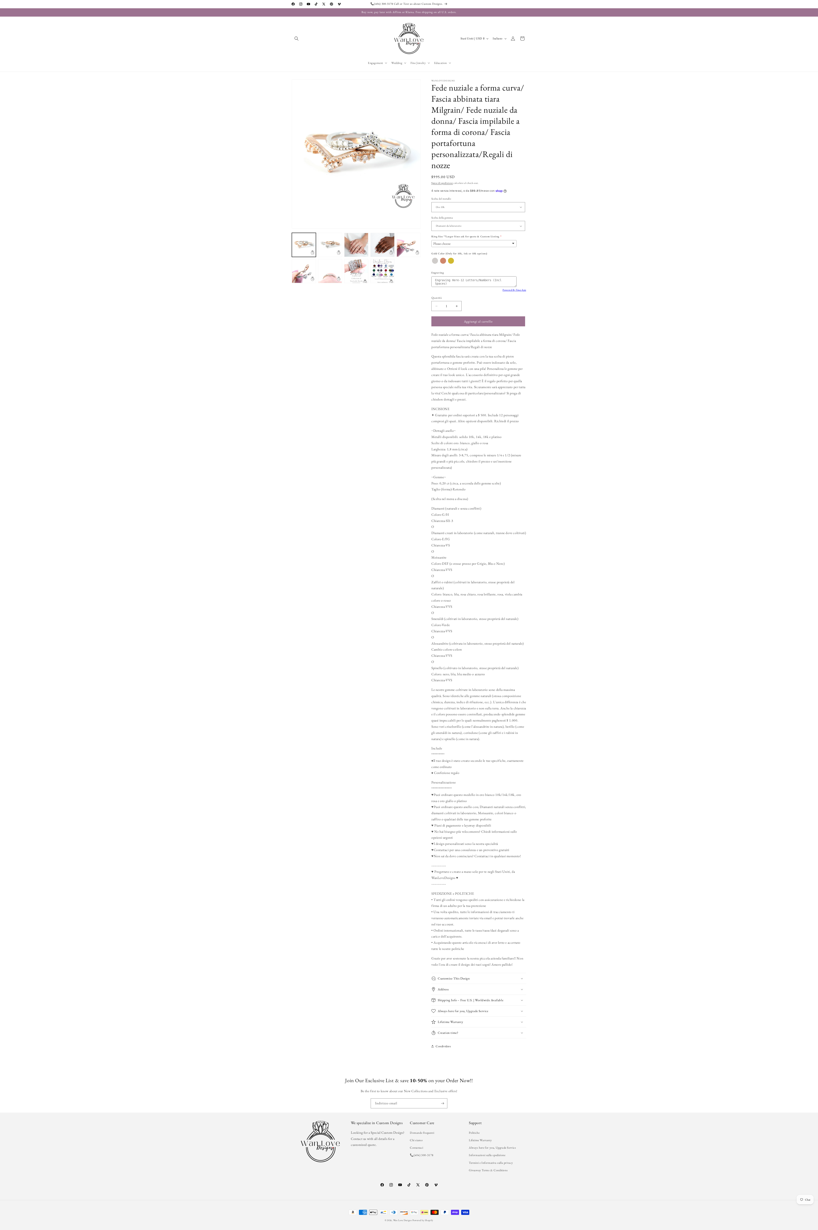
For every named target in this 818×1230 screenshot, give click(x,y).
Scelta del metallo (441, 198)
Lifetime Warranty (480, 1140)
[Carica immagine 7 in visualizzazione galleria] (330, 271)
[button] (296, 38)
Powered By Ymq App (514, 290)
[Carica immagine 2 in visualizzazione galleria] (330, 245)
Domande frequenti (422, 1133)
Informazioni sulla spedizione (487, 1155)
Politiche (474, 1133)
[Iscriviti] (442, 1103)
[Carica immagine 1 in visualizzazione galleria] (304, 245)
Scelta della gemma (442, 217)
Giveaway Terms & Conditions (488, 1170)
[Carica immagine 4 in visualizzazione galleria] (382, 245)
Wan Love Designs (402, 1220)
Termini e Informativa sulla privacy (491, 1163)
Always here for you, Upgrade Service (492, 1147)
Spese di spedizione (442, 183)
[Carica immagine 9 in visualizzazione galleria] (382, 271)
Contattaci (416, 1147)
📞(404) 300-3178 (421, 1155)
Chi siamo (416, 1140)
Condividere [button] (443, 1046)
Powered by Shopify (422, 1220)
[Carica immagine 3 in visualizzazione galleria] (356, 245)
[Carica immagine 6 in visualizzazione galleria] (304, 271)
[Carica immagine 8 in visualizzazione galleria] (356, 271)
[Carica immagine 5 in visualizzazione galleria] (409, 245)
